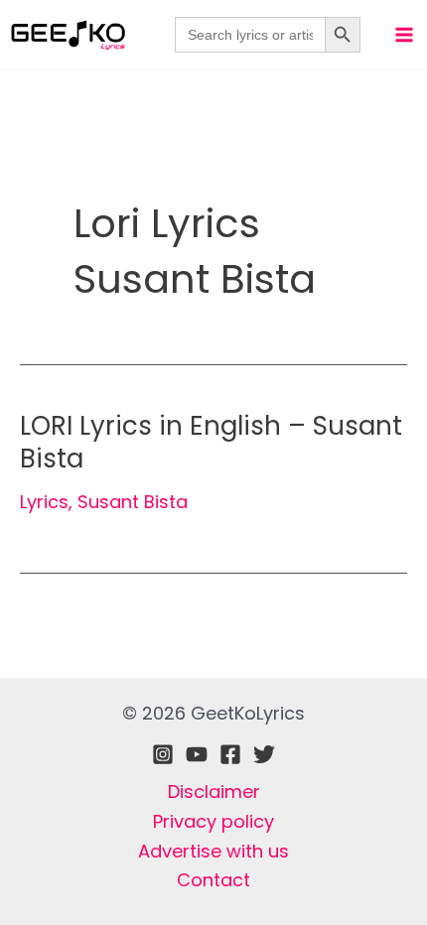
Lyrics (44, 501)
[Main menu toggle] (403, 34)
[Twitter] (264, 754)
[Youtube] (197, 754)
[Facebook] (230, 754)
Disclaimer (214, 791)
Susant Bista (132, 501)
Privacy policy (213, 821)
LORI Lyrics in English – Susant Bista (211, 442)
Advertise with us (213, 851)
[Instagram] (163, 754)
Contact (213, 879)
